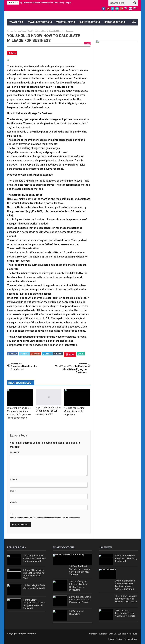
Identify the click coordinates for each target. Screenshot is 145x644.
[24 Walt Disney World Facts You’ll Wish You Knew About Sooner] (60, 601)
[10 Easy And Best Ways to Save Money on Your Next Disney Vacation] (72, 559)
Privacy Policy (115, 639)
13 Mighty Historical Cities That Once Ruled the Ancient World (34, 558)
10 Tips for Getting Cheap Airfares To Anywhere (74, 411)
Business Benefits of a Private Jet (24, 366)
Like (88, 43)
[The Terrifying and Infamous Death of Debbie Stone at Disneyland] (60, 585)
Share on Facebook (20, 54)
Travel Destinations (39, 22)
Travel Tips (16, 22)
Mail (82, 353)
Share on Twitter (27, 54)
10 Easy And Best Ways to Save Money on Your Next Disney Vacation (79, 570)
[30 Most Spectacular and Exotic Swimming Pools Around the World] (14, 574)
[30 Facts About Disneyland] (60, 615)
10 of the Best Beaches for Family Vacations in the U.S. (125, 613)
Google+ (37, 353)
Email (13, 491)
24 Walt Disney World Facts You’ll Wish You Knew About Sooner (80, 600)
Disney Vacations (89, 22)
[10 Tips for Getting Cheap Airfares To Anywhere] (77, 397)
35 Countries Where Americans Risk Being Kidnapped (126, 558)
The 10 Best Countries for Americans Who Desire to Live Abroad (126, 599)
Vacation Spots (65, 22)
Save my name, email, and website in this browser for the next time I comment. (45, 518)
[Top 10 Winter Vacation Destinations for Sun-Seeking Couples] (48, 397)
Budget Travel (18, 29)
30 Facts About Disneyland (76, 612)
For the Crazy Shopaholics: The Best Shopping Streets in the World (34, 604)
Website (13, 502)
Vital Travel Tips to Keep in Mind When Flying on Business (71, 368)
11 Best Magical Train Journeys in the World (34, 586)
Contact (93, 634)
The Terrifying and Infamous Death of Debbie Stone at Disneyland (78, 585)
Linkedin (48, 353)
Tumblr (59, 353)
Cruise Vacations (114, 22)
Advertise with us (107, 634)
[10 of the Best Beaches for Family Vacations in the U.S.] (106, 614)
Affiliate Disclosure (127, 634)
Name (13, 479)
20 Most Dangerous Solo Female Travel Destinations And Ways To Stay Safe (125, 584)
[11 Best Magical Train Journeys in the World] (14, 589)
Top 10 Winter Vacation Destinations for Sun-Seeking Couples (38, 3)
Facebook (13, 353)
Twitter (25, 353)
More (34, 29)
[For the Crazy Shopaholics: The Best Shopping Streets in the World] (14, 604)
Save (13, 53)
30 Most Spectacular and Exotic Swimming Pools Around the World (33, 574)
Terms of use (130, 639)
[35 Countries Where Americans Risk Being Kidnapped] (106, 559)
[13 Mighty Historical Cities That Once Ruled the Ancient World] (14, 559)
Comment (15, 452)
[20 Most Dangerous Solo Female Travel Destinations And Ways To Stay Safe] (107, 574)
